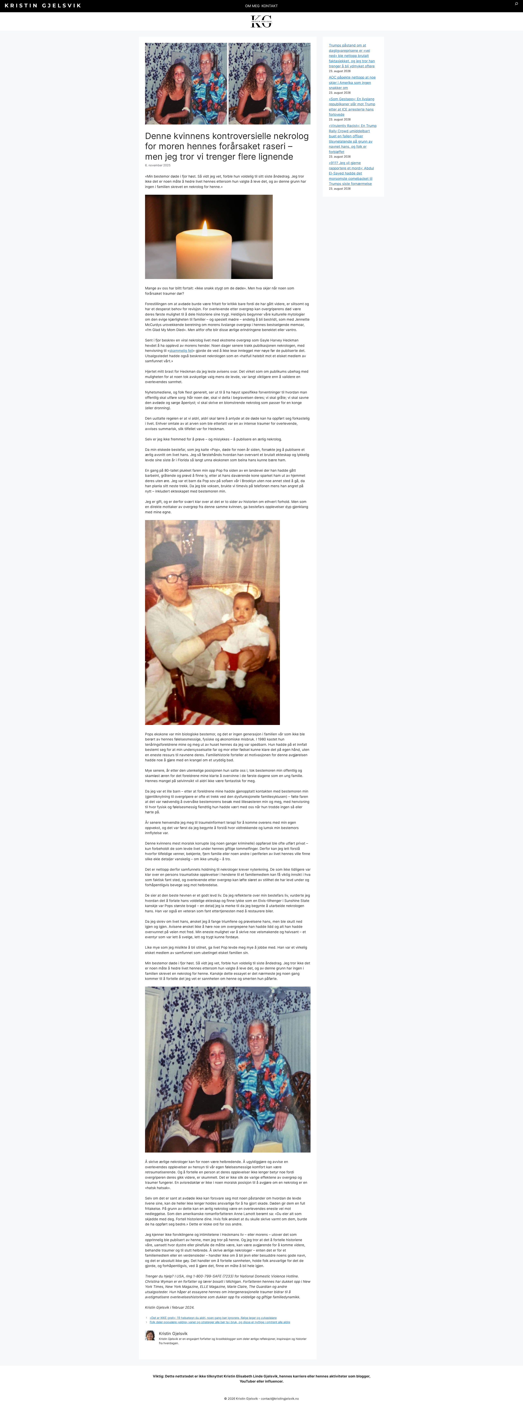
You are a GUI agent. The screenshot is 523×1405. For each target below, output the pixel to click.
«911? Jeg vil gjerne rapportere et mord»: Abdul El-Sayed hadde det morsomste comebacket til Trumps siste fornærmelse (351, 173)
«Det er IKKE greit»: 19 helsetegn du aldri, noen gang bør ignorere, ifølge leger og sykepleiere (213, 1317)
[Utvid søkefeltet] (516, 6)
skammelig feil (181, 351)
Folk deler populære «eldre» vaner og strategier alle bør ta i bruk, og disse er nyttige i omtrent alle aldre (220, 1322)
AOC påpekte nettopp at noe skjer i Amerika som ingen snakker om (352, 82)
